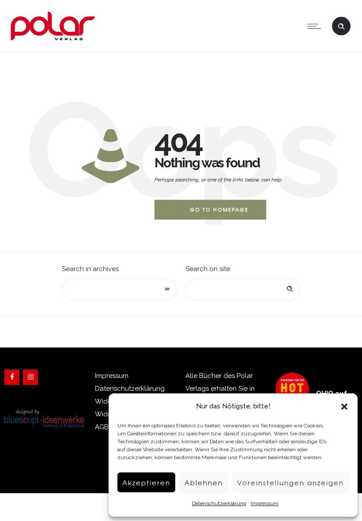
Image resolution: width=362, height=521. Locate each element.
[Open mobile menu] (316, 26)
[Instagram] (30, 377)
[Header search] (341, 25)
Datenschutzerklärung (219, 503)
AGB (102, 427)
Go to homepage (219, 209)
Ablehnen (204, 482)
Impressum (265, 503)
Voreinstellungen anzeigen (290, 482)
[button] (344, 406)
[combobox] (119, 290)
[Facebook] (11, 377)
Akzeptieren (146, 482)
